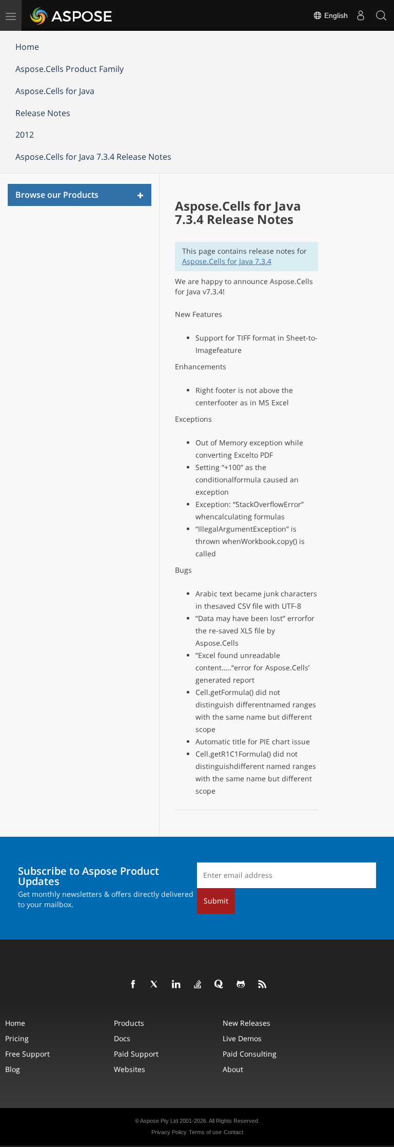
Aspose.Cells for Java (54, 91)
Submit (216, 901)
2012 (24, 134)
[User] (360, 15)
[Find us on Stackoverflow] (198, 984)
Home (27, 46)
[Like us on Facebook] (133, 984)
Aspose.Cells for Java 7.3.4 (226, 261)
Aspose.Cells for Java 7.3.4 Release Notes (93, 156)
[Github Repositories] (241, 984)
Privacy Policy (169, 1132)
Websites (129, 1069)
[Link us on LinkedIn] (176, 984)
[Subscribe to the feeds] (262, 984)
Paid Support (136, 1054)
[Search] (381, 15)
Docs (122, 1038)
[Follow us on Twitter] (155, 984)
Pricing (17, 1038)
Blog (12, 1069)
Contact (233, 1132)
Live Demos (242, 1038)
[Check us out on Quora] (219, 984)
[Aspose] (71, 15)
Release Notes (42, 113)
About (233, 1069)
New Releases (246, 1023)
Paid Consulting (250, 1054)
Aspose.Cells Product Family (69, 68)
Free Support (27, 1054)
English (335, 15)
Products (129, 1023)
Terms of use (205, 1132)
